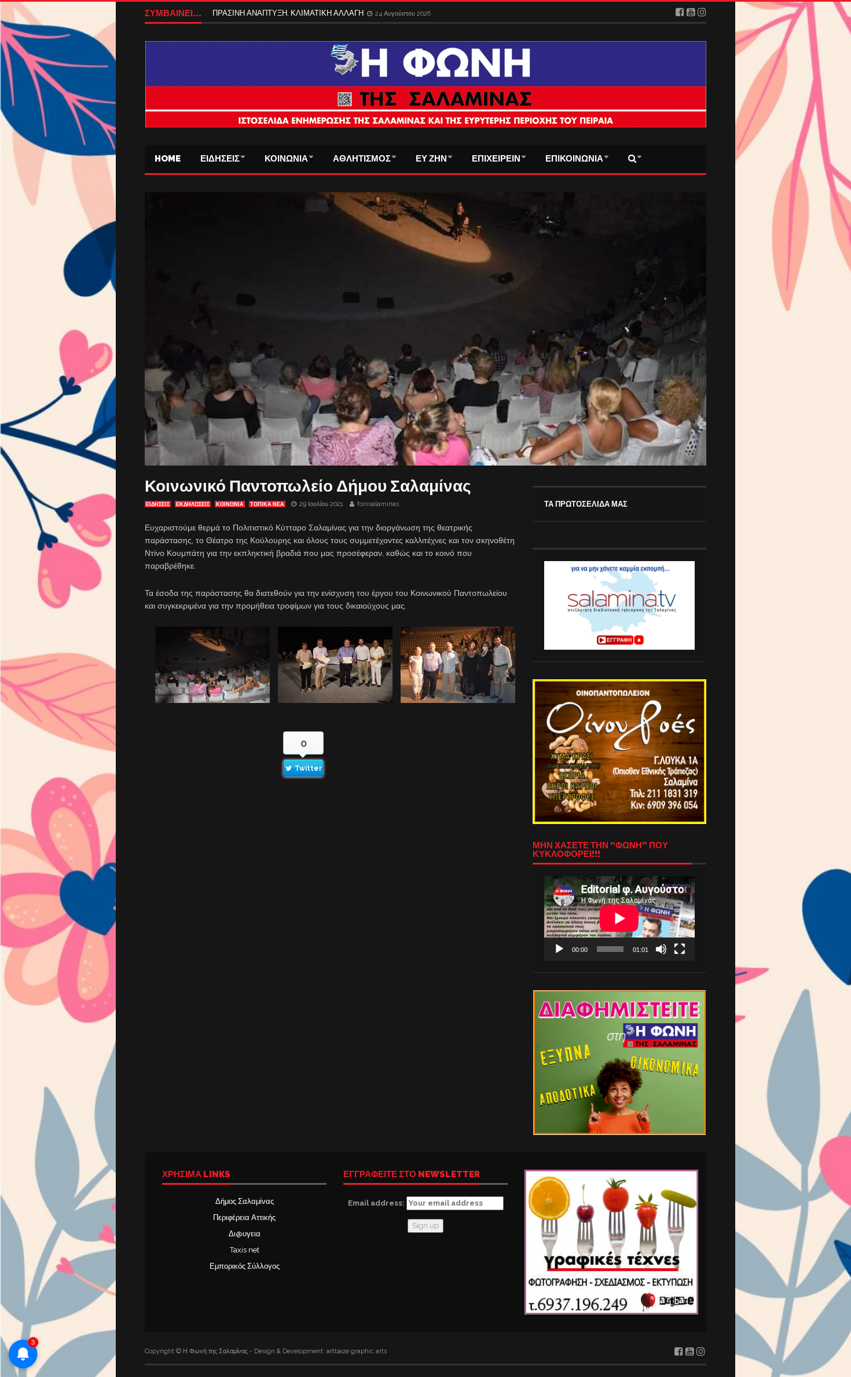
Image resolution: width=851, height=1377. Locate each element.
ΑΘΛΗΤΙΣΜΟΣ (362, 158)
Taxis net (244, 1250)
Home (168, 158)
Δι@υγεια (245, 1233)
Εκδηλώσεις (193, 504)
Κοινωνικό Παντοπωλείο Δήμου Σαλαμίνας (308, 486)
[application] (619, 918)
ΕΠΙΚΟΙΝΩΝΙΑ (574, 158)
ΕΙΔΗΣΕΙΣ (220, 158)
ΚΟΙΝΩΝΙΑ (286, 158)
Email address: (377, 1203)
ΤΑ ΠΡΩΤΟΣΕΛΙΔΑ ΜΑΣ (586, 504)
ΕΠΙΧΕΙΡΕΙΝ (496, 158)
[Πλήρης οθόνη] (679, 949)
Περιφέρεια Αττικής (244, 1217)
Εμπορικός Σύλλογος (245, 1266)
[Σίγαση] (661, 949)
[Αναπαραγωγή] (559, 949)
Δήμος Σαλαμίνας (244, 1201)
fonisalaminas (378, 504)
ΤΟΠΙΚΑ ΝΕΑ (267, 504)
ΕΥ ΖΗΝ (431, 158)
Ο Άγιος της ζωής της (247, 13)
